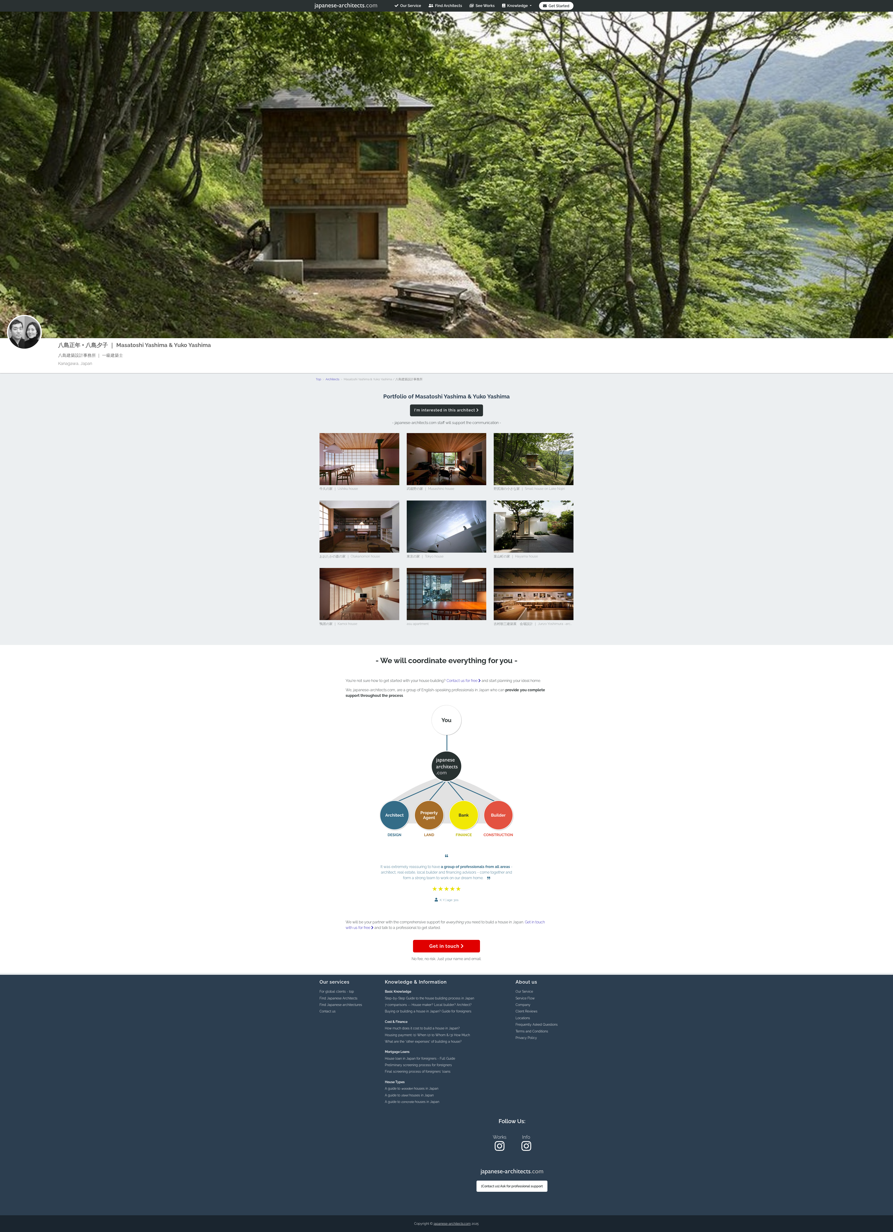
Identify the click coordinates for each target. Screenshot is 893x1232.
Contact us (328, 1011)
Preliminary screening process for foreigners (418, 1065)
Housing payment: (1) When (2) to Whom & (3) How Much (427, 1035)
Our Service (410, 5)
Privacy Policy (526, 1038)
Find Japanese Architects (338, 998)
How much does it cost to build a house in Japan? (422, 1028)
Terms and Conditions (532, 1031)
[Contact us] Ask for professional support (512, 1186)
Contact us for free (462, 680)
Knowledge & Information (416, 982)
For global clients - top (337, 991)
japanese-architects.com (452, 1223)
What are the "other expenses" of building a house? (423, 1041)
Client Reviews (526, 1011)
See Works (485, 5)
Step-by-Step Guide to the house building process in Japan (429, 998)
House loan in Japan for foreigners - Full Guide (420, 1058)
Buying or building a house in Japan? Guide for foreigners (428, 1011)
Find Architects (448, 5)
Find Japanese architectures (341, 1005)
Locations (523, 1018)
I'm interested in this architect (445, 410)
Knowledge (517, 5)
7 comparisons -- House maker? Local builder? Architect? (428, 1005)
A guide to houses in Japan (411, 1088)
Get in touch (445, 946)
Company (523, 1005)
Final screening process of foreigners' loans (417, 1071)
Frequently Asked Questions (537, 1024)
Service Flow (525, 998)
